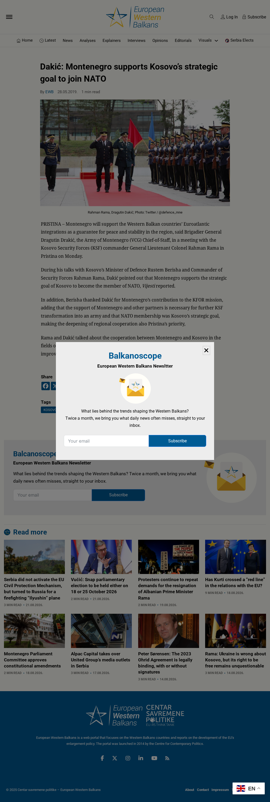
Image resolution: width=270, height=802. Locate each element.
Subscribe (177, 440)
